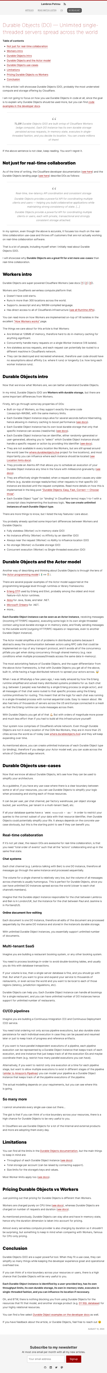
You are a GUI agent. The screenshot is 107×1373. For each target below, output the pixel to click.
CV (61, 10)
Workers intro (15, 51)
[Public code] (45, 1367)
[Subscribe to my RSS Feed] (65, 4)
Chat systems (12, 858)
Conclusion (13, 79)
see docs (82, 422)
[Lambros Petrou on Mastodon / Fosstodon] (62, 1367)
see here (87, 171)
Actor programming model (22, 574)
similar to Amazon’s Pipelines (20, 1073)
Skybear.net (74, 10)
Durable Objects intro (19, 55)
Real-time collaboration (23, 835)
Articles (29, 10)
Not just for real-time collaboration (27, 46)
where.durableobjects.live (44, 452)
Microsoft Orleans (17, 604)
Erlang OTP (13, 591)
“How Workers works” (27, 321)
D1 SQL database (89, 1303)
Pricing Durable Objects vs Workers (27, 74)
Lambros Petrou (50, 4)
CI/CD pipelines (16, 1011)
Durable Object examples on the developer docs (61, 1314)
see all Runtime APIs (82, 309)
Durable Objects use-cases (22, 65)
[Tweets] (56, 1367)
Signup (74, 1359)
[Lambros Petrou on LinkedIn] (51, 1367)
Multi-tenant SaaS (18, 946)
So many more (15, 1099)
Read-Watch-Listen (47, 10)
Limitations (13, 69)
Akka (10, 600)
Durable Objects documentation (59, 1150)
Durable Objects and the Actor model (29, 60)
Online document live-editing (22, 912)
